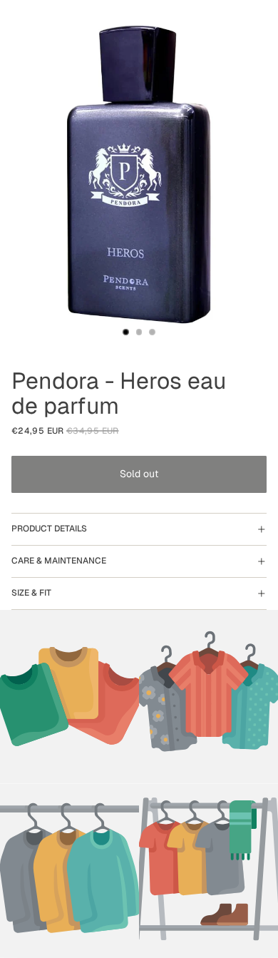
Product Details (49, 528)
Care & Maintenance (58, 560)
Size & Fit (31, 592)
